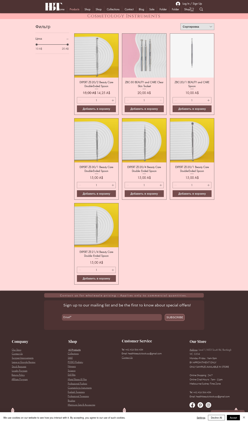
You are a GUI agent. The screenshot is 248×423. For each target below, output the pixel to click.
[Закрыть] (244, 417)
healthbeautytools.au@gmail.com (145, 353)
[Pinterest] (200, 405)
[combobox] (197, 26)
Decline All (216, 417)
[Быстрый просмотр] (96, 56)
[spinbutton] (96, 100)
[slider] (37, 45)
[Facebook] (192, 405)
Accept (233, 417)
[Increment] (113, 100)
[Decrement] (79, 100)
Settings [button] (201, 417)
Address (193, 349)
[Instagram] (208, 405)
